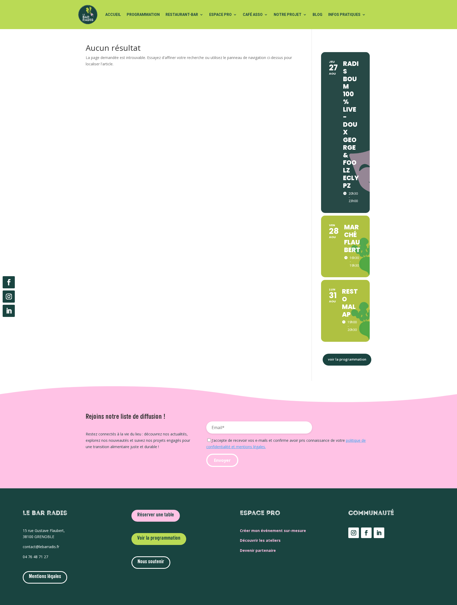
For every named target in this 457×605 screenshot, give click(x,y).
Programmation (143, 14)
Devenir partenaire (258, 550)
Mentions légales (45, 576)
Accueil (113, 14)
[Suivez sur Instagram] (9, 296)
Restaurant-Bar (182, 14)
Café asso (253, 14)
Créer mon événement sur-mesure (273, 530)
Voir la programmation (158, 538)
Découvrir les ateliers (260, 540)
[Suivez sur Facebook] (9, 282)
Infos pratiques (344, 14)
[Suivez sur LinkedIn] (9, 311)
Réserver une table (155, 515)
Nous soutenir (151, 562)
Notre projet (287, 14)
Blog (317, 14)
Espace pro (220, 14)
